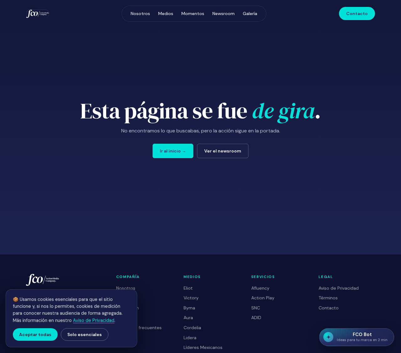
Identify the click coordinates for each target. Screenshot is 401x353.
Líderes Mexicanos (203, 347)
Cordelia (192, 327)
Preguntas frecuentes (139, 327)
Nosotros (140, 13)
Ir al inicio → (173, 151)
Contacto (357, 13)
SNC (255, 308)
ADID (256, 317)
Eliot (188, 288)
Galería (250, 13)
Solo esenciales (84, 334)
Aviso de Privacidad (339, 288)
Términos (328, 298)
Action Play (262, 298)
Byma (189, 308)
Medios (165, 13)
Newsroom (223, 13)
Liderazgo (126, 298)
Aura (188, 317)
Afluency (260, 288)
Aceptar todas (35, 334)
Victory (191, 298)
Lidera (190, 337)
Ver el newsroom (222, 151)
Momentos (192, 13)
